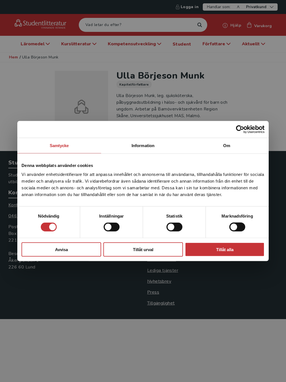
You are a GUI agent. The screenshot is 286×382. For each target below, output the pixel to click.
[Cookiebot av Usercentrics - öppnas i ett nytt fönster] (240, 129)
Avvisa (61, 249)
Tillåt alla (224, 249)
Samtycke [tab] (59, 145)
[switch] (112, 227)
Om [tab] (226, 145)
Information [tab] (143, 145)
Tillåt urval (143, 249)
